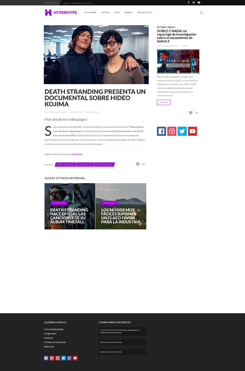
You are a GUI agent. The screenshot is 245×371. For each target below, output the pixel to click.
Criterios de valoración (55, 342)
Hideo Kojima (85, 164)
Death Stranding (65, 164)
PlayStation (76, 154)
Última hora (92, 112)
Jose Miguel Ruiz (57, 112)
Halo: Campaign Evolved (78, 3)
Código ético (50, 333)
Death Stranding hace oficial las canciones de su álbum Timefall (69, 216)
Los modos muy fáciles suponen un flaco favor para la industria (121, 216)
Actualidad (91, 12)
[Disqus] (96, 270)
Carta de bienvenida (53, 329)
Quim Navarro (105, 342)
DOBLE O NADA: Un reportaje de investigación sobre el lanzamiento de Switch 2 (176, 36)
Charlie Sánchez (169, 46)
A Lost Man (118, 342)
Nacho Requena (104, 164)
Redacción (49, 346)
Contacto (48, 337)
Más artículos (144, 12)
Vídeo (184, 46)
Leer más (163, 102)
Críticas (105, 12)
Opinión (128, 12)
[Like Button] (138, 164)
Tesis (117, 12)
